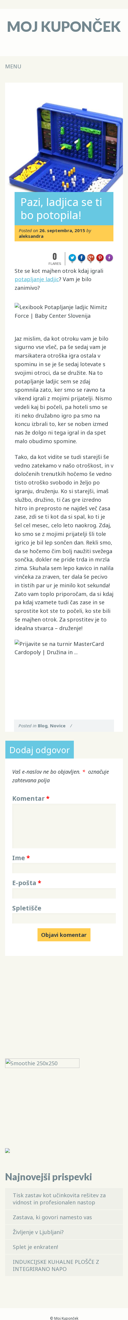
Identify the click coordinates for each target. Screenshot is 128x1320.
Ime (21, 858)
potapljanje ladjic (37, 279)
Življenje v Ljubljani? (38, 1232)
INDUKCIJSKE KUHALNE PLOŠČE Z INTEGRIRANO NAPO (56, 1265)
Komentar (30, 798)
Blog (43, 726)
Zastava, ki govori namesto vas (52, 1217)
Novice (57, 726)
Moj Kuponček (64, 26)
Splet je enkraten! (35, 1246)
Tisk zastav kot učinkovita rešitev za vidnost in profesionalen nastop (59, 1199)
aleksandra (31, 236)
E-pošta (26, 883)
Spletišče (26, 908)
